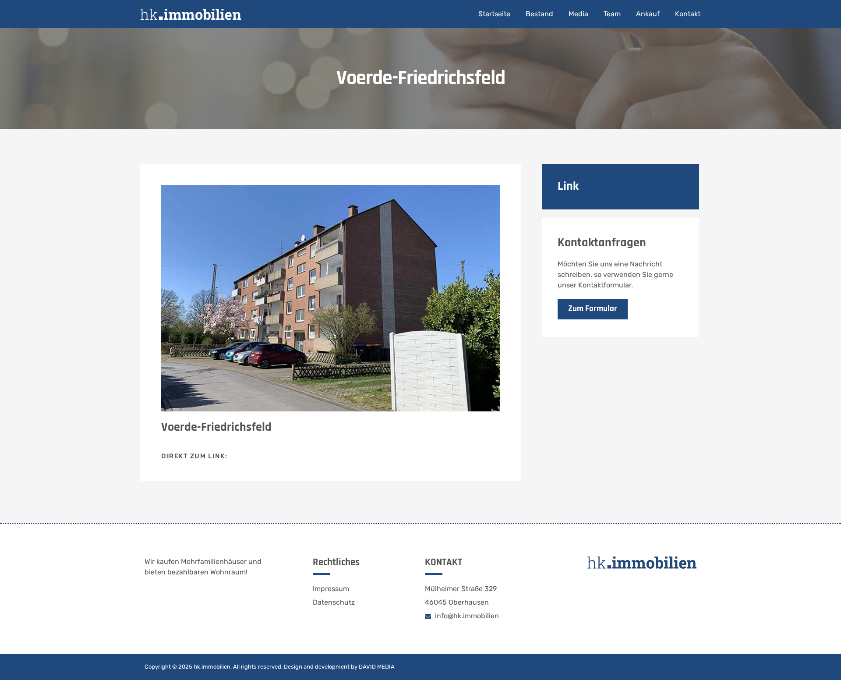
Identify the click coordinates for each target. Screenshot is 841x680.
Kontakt (687, 14)
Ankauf (648, 14)
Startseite (494, 14)
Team (612, 14)
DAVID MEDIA (377, 666)
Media (578, 14)
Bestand (539, 14)
